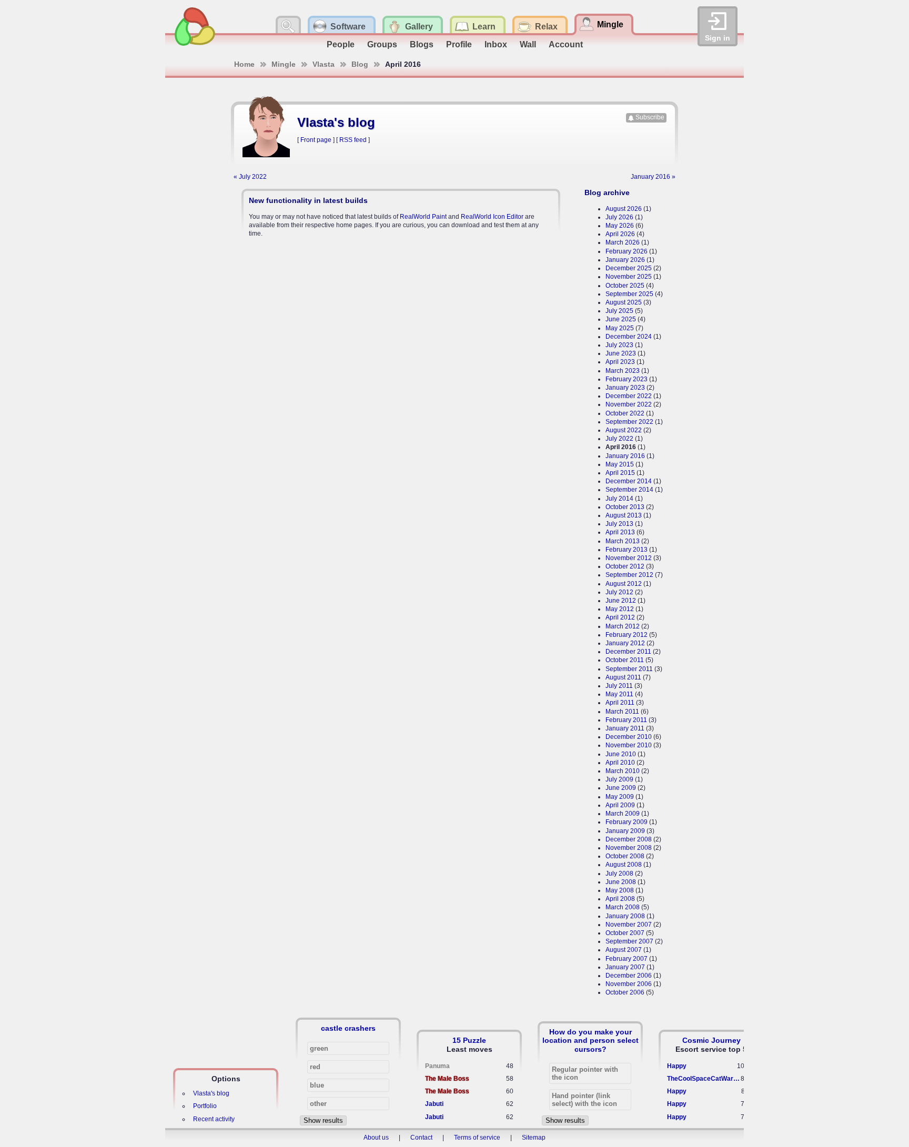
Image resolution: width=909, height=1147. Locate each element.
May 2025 (619, 328)
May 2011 (619, 694)
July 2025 (619, 310)
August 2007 (623, 949)
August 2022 (623, 430)
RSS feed (353, 140)
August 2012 (623, 583)
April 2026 (620, 234)
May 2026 (619, 225)
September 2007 (629, 941)
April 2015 (620, 472)
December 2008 (628, 839)
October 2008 (624, 856)
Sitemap (534, 1137)
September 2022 (629, 421)
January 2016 (625, 456)
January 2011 (624, 728)
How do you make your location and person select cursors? (590, 1040)
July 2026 (619, 217)
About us (376, 1137)
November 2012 (628, 558)
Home (244, 64)
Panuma (437, 1066)
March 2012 (622, 626)
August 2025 (623, 302)
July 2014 (619, 498)
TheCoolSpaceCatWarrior (704, 1078)
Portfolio (205, 1106)
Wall (528, 44)
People (341, 44)
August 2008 (623, 864)
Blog (359, 64)
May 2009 (619, 796)
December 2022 (628, 396)
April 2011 (619, 702)
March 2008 (622, 907)
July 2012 (619, 592)
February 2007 (626, 958)
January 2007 (625, 967)
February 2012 (626, 634)
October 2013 (624, 507)
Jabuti (434, 1104)
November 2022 (628, 404)
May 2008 (619, 890)
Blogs (421, 44)
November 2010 (628, 745)
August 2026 (623, 208)
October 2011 (624, 660)
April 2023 (620, 362)
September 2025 (629, 294)
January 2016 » (653, 176)
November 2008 (628, 847)
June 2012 (620, 600)
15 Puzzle (469, 1040)
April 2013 (620, 532)
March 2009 (622, 813)
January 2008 (625, 916)
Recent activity (214, 1119)
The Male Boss (447, 1078)
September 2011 (629, 669)
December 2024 (628, 336)
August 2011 (623, 677)
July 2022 (619, 438)
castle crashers (348, 1028)
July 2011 (619, 685)
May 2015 (619, 464)
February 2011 (626, 720)
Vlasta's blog (211, 1093)
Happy (676, 1066)
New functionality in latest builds (308, 200)
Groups (382, 44)
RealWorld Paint (423, 216)
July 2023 (619, 345)
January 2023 (625, 387)
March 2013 (622, 541)
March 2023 (622, 370)
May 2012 (619, 609)
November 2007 (628, 924)
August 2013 (623, 515)
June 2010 (620, 754)
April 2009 (620, 805)
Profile (459, 44)
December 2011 (628, 651)
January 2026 (625, 259)
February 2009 (626, 822)
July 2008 (619, 873)
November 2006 (628, 984)
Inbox (495, 44)
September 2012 (629, 574)
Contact (421, 1137)
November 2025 (628, 276)
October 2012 (624, 566)
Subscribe (649, 117)
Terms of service (477, 1137)
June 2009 (620, 787)
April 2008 (620, 898)
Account (566, 44)
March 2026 (622, 242)
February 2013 (626, 549)
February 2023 (626, 379)
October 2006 (624, 992)
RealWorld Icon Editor (492, 216)
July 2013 (619, 523)
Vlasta (323, 64)
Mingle (283, 64)
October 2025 (624, 285)
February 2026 (626, 251)
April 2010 (620, 762)
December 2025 (628, 268)
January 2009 (625, 831)
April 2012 (620, 617)
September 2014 (629, 489)
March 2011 (622, 711)
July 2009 (619, 779)
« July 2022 (250, 176)
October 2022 (624, 413)
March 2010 (622, 771)
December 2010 (628, 736)
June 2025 (620, 319)
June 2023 (620, 353)
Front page (315, 140)
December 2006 (628, 975)
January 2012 (625, 643)
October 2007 (624, 933)
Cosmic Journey (711, 1040)
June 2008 (620, 882)
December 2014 (628, 481)
